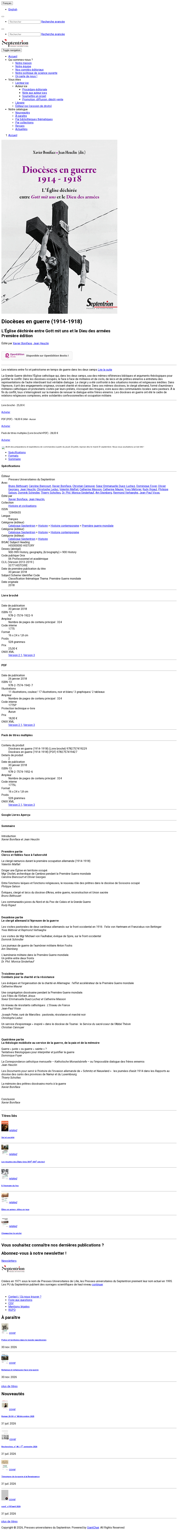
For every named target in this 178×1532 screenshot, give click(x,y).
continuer (97, 1284)
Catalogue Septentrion (21, 525)
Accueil (12, 56)
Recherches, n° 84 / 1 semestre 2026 (19, 1447)
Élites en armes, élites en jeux (15, 1209)
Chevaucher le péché (11, 1233)
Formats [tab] (13, 455)
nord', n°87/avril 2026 (11, 1506)
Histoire (43, 525)
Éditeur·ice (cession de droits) (33, 106)
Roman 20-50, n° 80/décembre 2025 (17, 1416)
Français (7, 3)
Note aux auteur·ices (34, 92)
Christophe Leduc (47, 489)
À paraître (21, 116)
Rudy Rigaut (150, 489)
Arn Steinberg (103, 492)
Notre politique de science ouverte (36, 73)
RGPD (12, 1310)
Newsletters (9, 1260)
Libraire (20, 102)
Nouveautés (22, 112)
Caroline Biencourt (40, 486)
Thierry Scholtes (51, 492)
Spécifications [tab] (17, 452)
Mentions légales (19, 1306)
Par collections (24, 122)
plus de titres (9, 1386)
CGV (11, 1303)
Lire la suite (105, 369)
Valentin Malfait (68, 489)
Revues (20, 126)
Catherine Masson (91, 489)
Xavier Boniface (22, 343)
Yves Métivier (133, 489)
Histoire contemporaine (65, 525)
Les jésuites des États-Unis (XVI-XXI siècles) (23, 1162)
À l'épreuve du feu (10, 1186)
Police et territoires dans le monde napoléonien (23, 1340)
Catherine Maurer (113, 489)
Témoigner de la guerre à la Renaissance (20, 1476)
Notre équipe (23, 66)
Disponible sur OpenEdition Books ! (47, 355)
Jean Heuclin (41, 343)
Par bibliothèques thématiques (34, 119)
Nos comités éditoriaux (29, 69)
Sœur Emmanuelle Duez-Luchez (115, 486)
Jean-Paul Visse (149, 492)
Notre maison (23, 63)
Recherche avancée (53, 21)
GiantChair (93, 1527)
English (12, 9)
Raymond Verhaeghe (125, 492)
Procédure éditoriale (34, 89)
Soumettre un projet (34, 96)
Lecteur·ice (22, 83)
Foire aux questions (20, 1300)
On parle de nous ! (26, 76)
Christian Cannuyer (83, 486)
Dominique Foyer (146, 486)
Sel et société (7, 1137)
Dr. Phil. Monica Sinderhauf (78, 492)
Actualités (21, 129)
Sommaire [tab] (14, 459)
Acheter (5, 412)
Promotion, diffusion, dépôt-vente (42, 99)
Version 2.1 (15, 655)
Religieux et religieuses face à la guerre (20, 1370)
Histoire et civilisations (22, 506)
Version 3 (29, 655)
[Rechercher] (2, 16)
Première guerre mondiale (98, 525)
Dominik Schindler (29, 492)
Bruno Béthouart (18, 486)
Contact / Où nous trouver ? (24, 1296)
